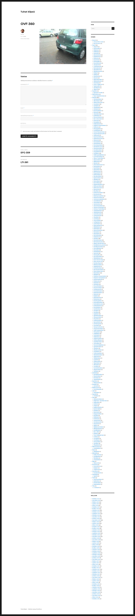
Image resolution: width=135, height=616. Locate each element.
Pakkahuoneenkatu (98, 427)
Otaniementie (97, 76)
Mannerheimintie (98, 230)
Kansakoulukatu (98, 176)
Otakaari (96, 73)
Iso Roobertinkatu (98, 156)
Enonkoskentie (97, 473)
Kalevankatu (97, 169)
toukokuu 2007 (96, 569)
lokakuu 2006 (95, 579)
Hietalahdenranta (98, 146)
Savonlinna (95, 471)
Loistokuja (96, 219)
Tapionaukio (97, 86)
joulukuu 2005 (95, 594)
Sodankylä (94, 474)
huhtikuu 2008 (96, 551)
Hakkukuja (96, 51)
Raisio (93, 450)
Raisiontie (96, 294)
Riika (93, 461)
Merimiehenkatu (98, 240)
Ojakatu (95, 425)
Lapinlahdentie (97, 212)
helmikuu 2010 (96, 515)
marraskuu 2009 (96, 520)
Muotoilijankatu (97, 248)
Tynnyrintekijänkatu (99, 345)
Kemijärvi (94, 384)
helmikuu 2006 (96, 590)
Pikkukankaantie (98, 428)
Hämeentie (96, 140)
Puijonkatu (96, 282)
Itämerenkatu (97, 160)
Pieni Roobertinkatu (98, 269)
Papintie (96, 476)
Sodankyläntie (97, 448)
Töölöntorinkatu (98, 338)
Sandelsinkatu (97, 309)
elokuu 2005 (95, 597)
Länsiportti (96, 64)
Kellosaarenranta (98, 187)
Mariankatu (96, 232)
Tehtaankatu (97, 332)
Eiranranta (96, 120)
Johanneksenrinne (98, 164)
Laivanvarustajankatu (99, 199)
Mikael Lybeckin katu (99, 243)
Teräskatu (96, 395)
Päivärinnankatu (98, 264)
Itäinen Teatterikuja (98, 158)
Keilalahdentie (97, 56)
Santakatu (96, 310)
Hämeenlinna (95, 94)
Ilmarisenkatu (97, 376)
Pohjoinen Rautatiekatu (99, 278)
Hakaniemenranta (98, 138)
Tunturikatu (97, 343)
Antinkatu (96, 105)
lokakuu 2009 (95, 521)
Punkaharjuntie (97, 289)
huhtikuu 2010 (95, 512)
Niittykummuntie (98, 71)
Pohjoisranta (97, 281)
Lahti (93, 391)
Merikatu (96, 238)
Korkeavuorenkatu (98, 192)
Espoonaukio (97, 48)
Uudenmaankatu (98, 353)
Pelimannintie (97, 382)
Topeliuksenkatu (98, 341)
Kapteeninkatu (97, 178)
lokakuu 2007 (95, 561)
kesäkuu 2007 (95, 567)
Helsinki (94, 97)
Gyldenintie (96, 135)
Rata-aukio (96, 432)
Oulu (93, 397)
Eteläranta (96, 127)
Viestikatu (96, 443)
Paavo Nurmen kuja (98, 259)
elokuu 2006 (95, 582)
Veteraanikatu (97, 441)
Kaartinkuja (96, 168)
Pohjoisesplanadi (98, 279)
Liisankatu (96, 217)
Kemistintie (96, 60)
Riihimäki (94, 453)
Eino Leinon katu (25, 38)
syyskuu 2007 (95, 562)
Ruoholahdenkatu (98, 302)
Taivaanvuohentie (98, 327)
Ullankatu (96, 348)
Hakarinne (96, 50)
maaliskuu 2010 (96, 513)
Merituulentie (97, 68)
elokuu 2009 (95, 525)
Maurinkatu (96, 233)
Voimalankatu (97, 459)
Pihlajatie (96, 274)
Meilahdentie (97, 237)
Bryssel (94, 40)
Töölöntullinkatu (98, 340)
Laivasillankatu (97, 200)
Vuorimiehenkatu (98, 368)
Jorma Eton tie (97, 466)
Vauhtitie (96, 359)
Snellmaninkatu (97, 320)
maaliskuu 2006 (96, 589)
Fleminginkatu (97, 128)
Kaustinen (94, 381)
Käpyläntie (96, 179)
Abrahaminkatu (97, 99)
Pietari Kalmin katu (98, 271)
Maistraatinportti (98, 225)
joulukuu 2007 (95, 557)
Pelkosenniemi (96, 446)
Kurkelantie (96, 418)
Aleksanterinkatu (98, 399)
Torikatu (96, 436)
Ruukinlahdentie (98, 305)
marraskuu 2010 (96, 500)
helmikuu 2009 (96, 535)
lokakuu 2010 (95, 502)
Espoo (93, 45)
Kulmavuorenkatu (98, 197)
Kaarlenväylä (97, 409)
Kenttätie (96, 415)
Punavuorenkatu (98, 287)
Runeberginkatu (98, 300)
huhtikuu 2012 (95, 498)
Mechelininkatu (97, 235)
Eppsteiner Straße (98, 92)
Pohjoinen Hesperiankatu (100, 276)
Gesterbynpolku (97, 389)
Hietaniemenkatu (98, 148)
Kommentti (25, 84)
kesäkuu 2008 (95, 548)
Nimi (22, 108)
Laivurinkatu (97, 202)
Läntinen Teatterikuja (99, 209)
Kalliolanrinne (97, 171)
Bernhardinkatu (97, 110)
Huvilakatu (96, 153)
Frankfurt (94, 91)
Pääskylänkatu (97, 258)
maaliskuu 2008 (96, 553)
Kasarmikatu (97, 181)
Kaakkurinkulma (98, 407)
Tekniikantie (97, 87)
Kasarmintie (97, 412)
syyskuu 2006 (95, 580)
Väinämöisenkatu (98, 355)
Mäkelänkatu (97, 227)
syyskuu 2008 (95, 543)
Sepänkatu (96, 314)
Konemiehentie (97, 63)
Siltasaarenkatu (97, 317)
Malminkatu (97, 228)
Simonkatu (96, 318)
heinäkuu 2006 (96, 584)
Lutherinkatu (97, 223)
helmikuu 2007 (96, 574)
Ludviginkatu (97, 222)
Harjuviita (96, 53)
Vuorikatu (96, 366)
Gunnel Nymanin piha (99, 133)
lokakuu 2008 (95, 541)
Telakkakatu (97, 333)
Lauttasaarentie (97, 215)
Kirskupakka (97, 61)
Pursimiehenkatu (98, 291)
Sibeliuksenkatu (97, 315)
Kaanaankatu (97, 166)
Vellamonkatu (97, 361)
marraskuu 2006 (96, 577)
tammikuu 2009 (96, 536)
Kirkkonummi (95, 387)
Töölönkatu (96, 336)
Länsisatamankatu (98, 205)
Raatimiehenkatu (98, 292)
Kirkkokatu (96, 417)
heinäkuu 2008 (96, 546)
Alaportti (96, 46)
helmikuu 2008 (96, 554)
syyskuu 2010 (95, 503)
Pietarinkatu (97, 273)
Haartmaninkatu (98, 137)
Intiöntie (96, 404)
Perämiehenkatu (98, 268)
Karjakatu (96, 410)
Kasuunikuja (97, 182)
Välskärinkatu (97, 358)
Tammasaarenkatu (98, 328)
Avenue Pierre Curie (98, 42)
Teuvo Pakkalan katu (99, 435)
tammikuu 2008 (96, 556)
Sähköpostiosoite (27, 115)
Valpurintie (96, 356)
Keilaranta (96, 58)
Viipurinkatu (97, 363)
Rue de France (97, 43)
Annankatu (96, 104)
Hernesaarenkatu (98, 145)
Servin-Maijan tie (98, 84)
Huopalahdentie (97, 151)
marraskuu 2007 (96, 559)
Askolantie (96, 109)
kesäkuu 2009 (95, 528)
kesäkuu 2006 (95, 585)
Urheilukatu (96, 351)
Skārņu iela (96, 463)
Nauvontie (96, 253)
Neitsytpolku (97, 255)
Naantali (94, 394)
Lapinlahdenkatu (98, 210)
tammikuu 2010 (96, 517)
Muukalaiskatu (97, 251)
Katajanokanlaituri (98, 184)
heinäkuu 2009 (96, 526)
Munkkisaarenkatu (98, 246)
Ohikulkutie (96, 451)
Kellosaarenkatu (98, 186)
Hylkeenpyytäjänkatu (99, 155)
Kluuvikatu (96, 191)
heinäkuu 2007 (96, 566)
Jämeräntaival (97, 55)
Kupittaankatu (97, 484)
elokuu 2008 (95, 544)
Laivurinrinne (97, 204)
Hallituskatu (97, 402)
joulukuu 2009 (95, 518)
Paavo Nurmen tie (98, 261)
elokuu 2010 (95, 505)
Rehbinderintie (97, 297)
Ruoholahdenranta (98, 304)
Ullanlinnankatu (98, 350)
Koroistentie (97, 194)
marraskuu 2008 (96, 539)
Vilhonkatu (96, 364)
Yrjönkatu (96, 371)
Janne (22, 34)
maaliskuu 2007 (96, 572)
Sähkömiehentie (98, 81)
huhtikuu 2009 (96, 531)
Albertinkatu (97, 101)
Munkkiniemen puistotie (100, 245)
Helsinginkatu (97, 143)
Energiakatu (97, 122)
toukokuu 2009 (96, 530)
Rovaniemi (95, 464)
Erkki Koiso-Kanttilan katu (100, 400)
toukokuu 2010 (96, 510)
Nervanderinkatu (98, 256)
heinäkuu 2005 (96, 598)
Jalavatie (96, 163)
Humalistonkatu (98, 150)
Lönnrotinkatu (97, 220)
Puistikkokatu (97, 430)
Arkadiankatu (97, 107)
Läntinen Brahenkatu (99, 207)
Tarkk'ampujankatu (98, 330)
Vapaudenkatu (97, 379)
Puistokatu (96, 284)
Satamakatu (96, 392)
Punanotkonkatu (98, 286)
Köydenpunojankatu (99, 196)
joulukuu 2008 (95, 538)
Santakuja (96, 312)
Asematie (96, 386)
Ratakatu (96, 296)
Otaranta (96, 78)
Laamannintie (97, 420)
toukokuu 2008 (96, 549)
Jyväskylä (94, 373)
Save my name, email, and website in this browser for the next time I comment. (42, 131)
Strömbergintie (97, 323)
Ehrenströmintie (98, 117)
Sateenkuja (96, 82)
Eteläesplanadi (97, 123)
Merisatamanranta (98, 241)
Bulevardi (96, 112)
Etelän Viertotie (97, 454)
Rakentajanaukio (98, 79)
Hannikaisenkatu (98, 374)
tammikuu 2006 (96, 592)
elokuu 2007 (95, 564)
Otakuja (95, 74)
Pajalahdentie (97, 266)
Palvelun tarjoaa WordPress (35, 609)
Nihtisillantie (97, 69)
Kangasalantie (97, 173)
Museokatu (96, 250)
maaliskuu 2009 (96, 533)
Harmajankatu (97, 141)
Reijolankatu (97, 299)
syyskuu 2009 (95, 523)
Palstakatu (96, 458)
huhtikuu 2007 (96, 571)
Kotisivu (23, 123)
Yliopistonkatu (97, 369)
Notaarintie (96, 423)
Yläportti (96, 89)
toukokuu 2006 (96, 587)
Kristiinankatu (97, 482)
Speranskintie (97, 322)
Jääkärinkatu (97, 161)
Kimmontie (96, 189)
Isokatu (95, 405)
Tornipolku (96, 438)
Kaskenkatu (96, 481)
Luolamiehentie (97, 66)
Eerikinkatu (96, 115)
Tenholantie (97, 335)
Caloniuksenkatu (98, 114)
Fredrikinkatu (97, 130)
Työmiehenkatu (97, 346)
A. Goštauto (96, 487)
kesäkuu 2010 (95, 508)
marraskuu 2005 (96, 595)
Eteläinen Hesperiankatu (100, 125)
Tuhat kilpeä (28, 11)
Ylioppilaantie (97, 445)
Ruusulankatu (97, 307)
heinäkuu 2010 (95, 507)
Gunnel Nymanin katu (99, 132)
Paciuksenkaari (97, 263)
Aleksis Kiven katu (98, 102)
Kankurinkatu (97, 174)
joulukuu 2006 (95, 576)
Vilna (93, 486)
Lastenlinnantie (97, 214)
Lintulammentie (98, 422)
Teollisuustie (97, 469)
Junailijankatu (97, 456)
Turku (93, 477)
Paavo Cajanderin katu (99, 96)
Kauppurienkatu (97, 414)
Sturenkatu (96, 325)
